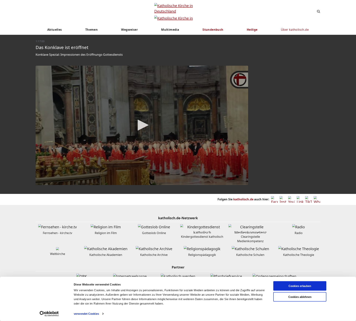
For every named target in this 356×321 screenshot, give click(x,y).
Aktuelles (54, 30)
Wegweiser (129, 30)
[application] (142, 125)
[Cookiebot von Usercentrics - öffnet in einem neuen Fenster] (49, 314)
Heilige (252, 30)
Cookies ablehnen (300, 296)
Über (295, 30)
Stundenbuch (212, 30)
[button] (142, 125)
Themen (91, 30)
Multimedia (170, 30)
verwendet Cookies (86, 313)
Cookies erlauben (300, 286)
